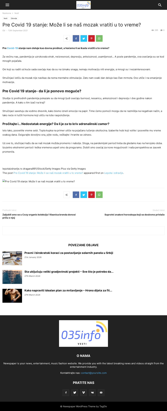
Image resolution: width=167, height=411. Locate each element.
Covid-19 (12, 48)
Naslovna (6, 13)
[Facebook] (66, 392)
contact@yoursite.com (94, 372)
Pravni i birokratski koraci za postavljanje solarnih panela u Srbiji (68, 253)
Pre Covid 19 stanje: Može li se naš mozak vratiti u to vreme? (48, 172)
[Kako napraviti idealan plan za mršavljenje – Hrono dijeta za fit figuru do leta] (12, 296)
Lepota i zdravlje (113, 172)
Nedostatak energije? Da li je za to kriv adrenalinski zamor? (65, 124)
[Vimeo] (83, 392)
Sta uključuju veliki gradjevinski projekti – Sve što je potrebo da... (69, 271)
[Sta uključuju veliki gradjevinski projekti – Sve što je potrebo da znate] (12, 277)
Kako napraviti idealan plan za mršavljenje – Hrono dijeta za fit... (68, 290)
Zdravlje (14, 18)
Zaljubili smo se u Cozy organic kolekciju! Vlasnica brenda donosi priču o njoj (39, 216)
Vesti (16, 13)
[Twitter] (74, 392)
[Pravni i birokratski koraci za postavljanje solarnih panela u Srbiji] (12, 258)
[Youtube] (101, 392)
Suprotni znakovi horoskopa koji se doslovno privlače (135, 214)
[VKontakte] (92, 392)
